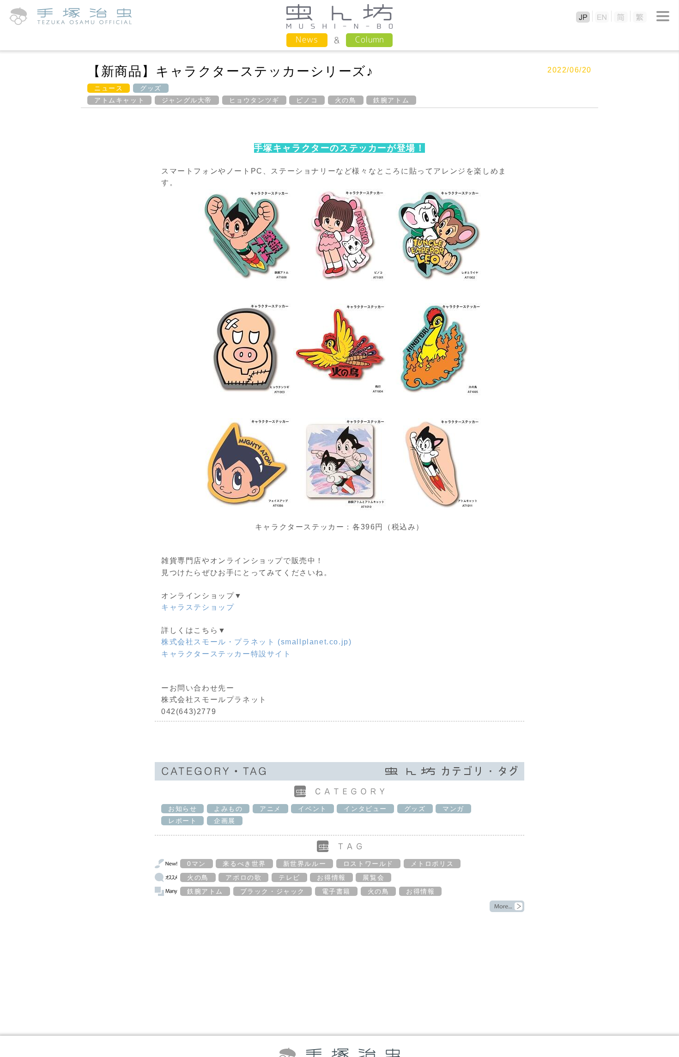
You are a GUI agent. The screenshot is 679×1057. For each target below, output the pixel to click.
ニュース (108, 88)
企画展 (225, 820)
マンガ (453, 808)
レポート (182, 820)
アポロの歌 (243, 877)
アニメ (270, 808)
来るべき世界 (244, 863)
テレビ (289, 877)
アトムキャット (119, 100)
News (307, 39)
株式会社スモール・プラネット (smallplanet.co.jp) (256, 642)
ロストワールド (368, 863)
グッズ (151, 88)
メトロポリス (432, 863)
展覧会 (373, 877)
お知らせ (182, 808)
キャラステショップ (197, 607)
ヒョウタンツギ (254, 100)
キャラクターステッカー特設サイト (226, 654)
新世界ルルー (305, 863)
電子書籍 (336, 891)
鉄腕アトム (391, 100)
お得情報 (331, 877)
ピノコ (307, 100)
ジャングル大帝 (187, 100)
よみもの (228, 808)
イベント (312, 808)
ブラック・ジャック (272, 891)
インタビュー (365, 808)
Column (369, 39)
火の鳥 (346, 100)
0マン (196, 863)
